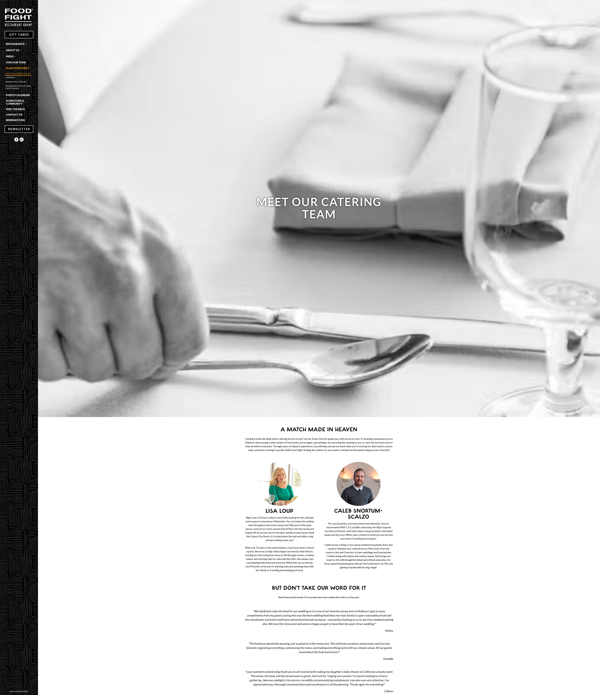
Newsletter (19, 129)
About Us (12, 50)
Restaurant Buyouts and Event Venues (18, 87)
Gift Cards (19, 34)
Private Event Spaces (16, 82)
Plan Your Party (17, 68)
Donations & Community (15, 102)
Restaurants (15, 43)
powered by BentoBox (24, 691)
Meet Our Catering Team (18, 73)
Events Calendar (18, 95)
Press (9, 56)
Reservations (16, 120)
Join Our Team (16, 62)
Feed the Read (15, 109)
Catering (10, 77)
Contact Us (14, 114)
